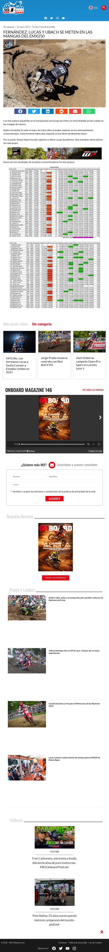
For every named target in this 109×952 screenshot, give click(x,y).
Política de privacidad (78, 943)
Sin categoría (8, 27)
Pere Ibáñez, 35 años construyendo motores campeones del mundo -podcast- (55, 920)
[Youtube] (63, 18)
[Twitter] (51, 18)
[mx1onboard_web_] (54, 158)
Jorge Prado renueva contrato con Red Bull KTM (54, 361)
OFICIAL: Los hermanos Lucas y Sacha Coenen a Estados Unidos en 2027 (17, 365)
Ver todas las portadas (93, 389)
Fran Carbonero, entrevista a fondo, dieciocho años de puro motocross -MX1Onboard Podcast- (54, 862)
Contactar (62, 943)
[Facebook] (46, 18)
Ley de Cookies (95, 943)
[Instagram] (57, 18)
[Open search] (104, 7)
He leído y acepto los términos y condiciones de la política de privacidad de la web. (54, 491)
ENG (96, 7)
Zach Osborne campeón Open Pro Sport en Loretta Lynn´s (88, 363)
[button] (20, 111)
